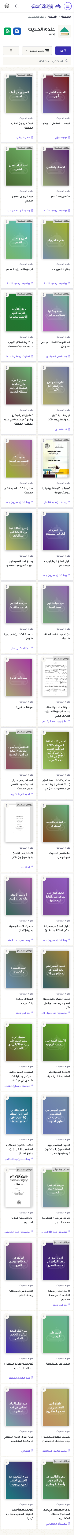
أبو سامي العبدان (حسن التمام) (17, 940)
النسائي (26, 1450)
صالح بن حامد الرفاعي (55, 721)
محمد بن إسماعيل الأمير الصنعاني (54, 1013)
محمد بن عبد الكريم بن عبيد (17, 1232)
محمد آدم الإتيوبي (57, 1523)
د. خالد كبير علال (21, 648)
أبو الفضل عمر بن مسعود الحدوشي (17, 502)
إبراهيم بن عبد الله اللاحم (54, 210)
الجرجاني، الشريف (20, 794)
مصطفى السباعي (57, 356)
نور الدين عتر (23, 1013)
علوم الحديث (63, 118)
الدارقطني (61, 429)
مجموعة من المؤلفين (55, 1450)
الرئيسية (66, 16)
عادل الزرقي (24, 137)
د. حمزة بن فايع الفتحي (17, 1086)
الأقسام (52, 16)
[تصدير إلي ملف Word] (17, 31)
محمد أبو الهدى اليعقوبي (17, 210)
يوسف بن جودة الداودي (54, 502)
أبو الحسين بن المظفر (18, 1159)
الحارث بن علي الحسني (17, 356)
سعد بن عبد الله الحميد (54, 1232)
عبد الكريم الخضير (20, 1377)
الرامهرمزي (61, 137)
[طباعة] (7, 31)
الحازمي (26, 867)
